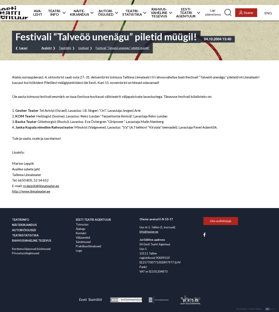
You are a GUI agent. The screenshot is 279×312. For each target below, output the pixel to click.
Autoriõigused (24, 230)
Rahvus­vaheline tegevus (31, 240)
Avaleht (46, 48)
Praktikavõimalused (88, 246)
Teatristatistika (25, 235)
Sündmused (83, 242)
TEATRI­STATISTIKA (132, 12)
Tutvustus (82, 224)
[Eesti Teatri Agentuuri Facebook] (204, 234)
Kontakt (81, 233)
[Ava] (62, 12)
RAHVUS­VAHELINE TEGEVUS (159, 12)
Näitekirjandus (24, 225)
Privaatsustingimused (25, 253)
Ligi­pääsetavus (213, 12)
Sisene (248, 12)
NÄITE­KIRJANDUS (79, 12)
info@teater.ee (149, 231)
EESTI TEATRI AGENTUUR (186, 12)
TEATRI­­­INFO (54, 12)
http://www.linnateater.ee (31, 191)
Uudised (83, 48)
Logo (79, 250)
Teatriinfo (65, 48)
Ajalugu (80, 229)
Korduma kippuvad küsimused (31, 249)
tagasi (23, 48)
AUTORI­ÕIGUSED (106, 12)
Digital (271, 309)
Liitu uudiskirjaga (220, 221)
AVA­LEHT (37, 12)
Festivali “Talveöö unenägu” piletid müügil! (122, 48)
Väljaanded (83, 237)
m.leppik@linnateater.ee (41, 186)
